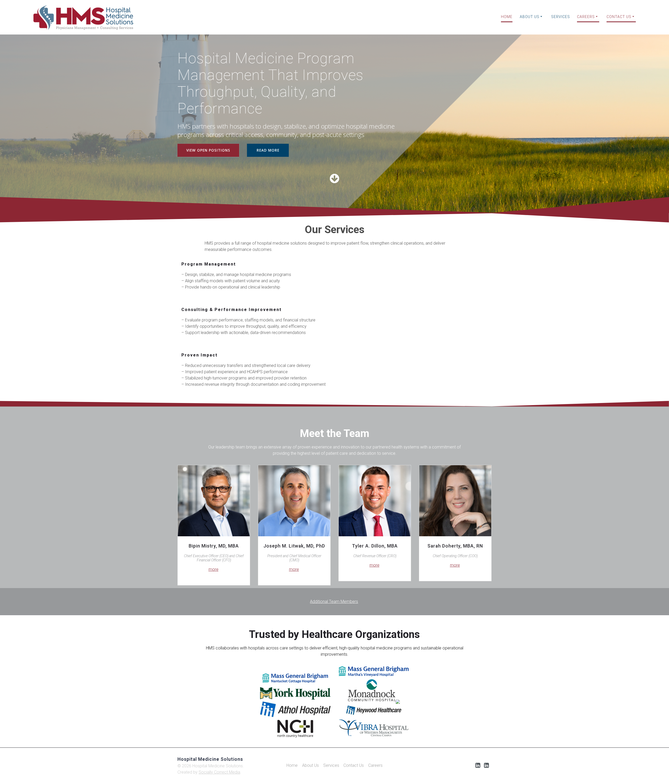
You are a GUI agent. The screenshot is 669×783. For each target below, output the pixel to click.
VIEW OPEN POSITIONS (208, 150)
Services (560, 17)
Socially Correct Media (219, 772)
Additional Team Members (334, 601)
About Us (529, 17)
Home (506, 17)
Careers (586, 17)
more (213, 569)
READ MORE (268, 150)
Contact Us (619, 17)
